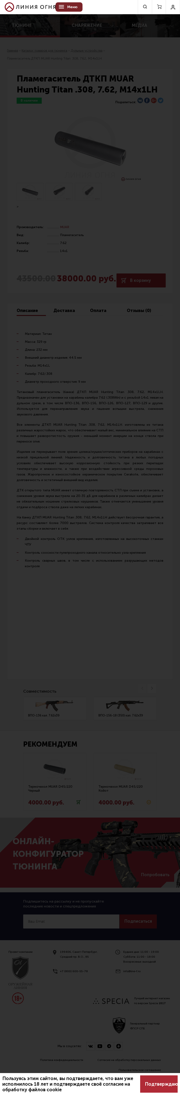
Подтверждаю (161, 1084)
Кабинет (173, 7)
